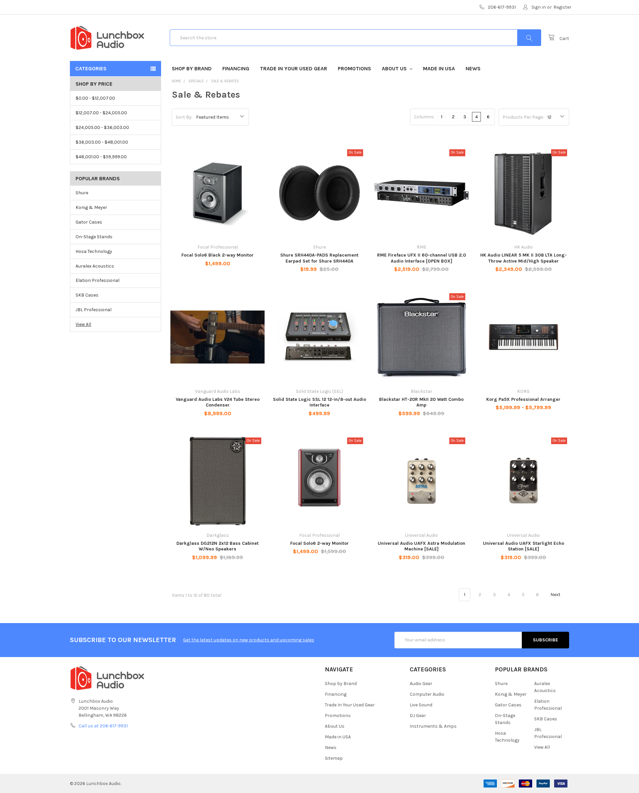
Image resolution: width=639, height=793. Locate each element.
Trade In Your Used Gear (293, 68)
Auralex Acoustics (95, 266)
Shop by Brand (192, 68)
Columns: (424, 117)
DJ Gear (418, 715)
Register (562, 7)
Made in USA (439, 68)
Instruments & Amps (433, 726)
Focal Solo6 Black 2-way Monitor (217, 255)
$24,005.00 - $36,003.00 (102, 127)
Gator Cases (89, 222)
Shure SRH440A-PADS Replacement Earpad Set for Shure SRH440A (319, 258)
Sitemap (334, 758)
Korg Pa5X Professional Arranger (523, 399)
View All (83, 324)
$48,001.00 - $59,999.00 (101, 157)
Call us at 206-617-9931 (103, 726)
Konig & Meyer (91, 207)
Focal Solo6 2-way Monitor (319, 543)
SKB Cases (87, 295)
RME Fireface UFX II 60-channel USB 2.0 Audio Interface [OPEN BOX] (421, 258)
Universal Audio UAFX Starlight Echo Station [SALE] (523, 546)
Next (555, 594)
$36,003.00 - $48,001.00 (102, 142)
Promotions (354, 68)
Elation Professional (97, 280)
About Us (395, 68)
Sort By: (184, 117)
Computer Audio (427, 694)
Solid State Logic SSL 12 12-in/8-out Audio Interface (319, 402)
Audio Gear (421, 683)
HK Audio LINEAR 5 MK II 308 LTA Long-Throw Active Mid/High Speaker (523, 258)
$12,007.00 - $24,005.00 (101, 113)
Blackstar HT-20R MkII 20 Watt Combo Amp (421, 402)
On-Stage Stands (94, 237)
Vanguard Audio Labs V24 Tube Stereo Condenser (218, 402)
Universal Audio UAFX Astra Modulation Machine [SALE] (421, 546)
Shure (82, 193)
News (473, 68)
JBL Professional (93, 310)
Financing (235, 68)
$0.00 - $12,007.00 (95, 98)
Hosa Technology (94, 251)
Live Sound (421, 705)
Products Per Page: (523, 117)
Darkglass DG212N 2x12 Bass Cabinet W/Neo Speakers (217, 546)
